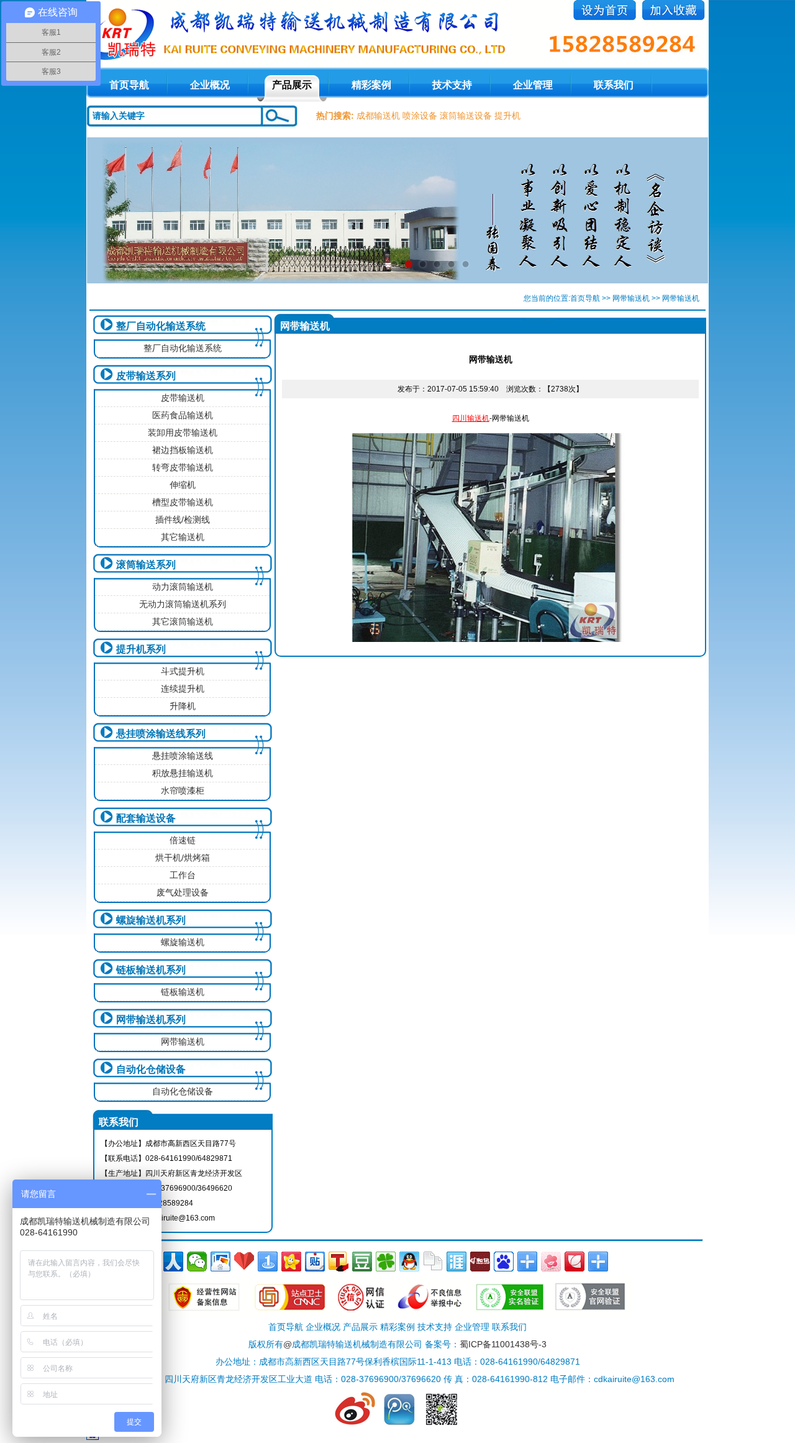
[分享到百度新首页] (504, 1261)
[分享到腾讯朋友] (386, 1261)
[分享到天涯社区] (456, 1261)
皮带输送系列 (146, 375)
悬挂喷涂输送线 (182, 756)
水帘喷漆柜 (182, 790)
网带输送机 (631, 298)
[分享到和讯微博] (480, 1261)
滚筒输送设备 (466, 116)
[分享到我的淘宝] (527, 1261)
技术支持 (452, 85)
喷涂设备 (419, 116)
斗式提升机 (182, 671)
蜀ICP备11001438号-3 (503, 1344)
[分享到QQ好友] (409, 1261)
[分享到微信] (197, 1261)
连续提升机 (182, 689)
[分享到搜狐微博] (338, 1261)
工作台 (183, 875)
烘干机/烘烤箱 (182, 858)
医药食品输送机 (182, 415)
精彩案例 (371, 85)
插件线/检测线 (182, 520)
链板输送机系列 (151, 969)
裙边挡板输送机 (182, 450)
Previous (108, 210)
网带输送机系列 (151, 1019)
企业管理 (533, 85)
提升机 (507, 116)
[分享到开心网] (291, 1261)
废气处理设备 (183, 892)
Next (687, 210)
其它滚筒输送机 (182, 621)
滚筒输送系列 (146, 564)
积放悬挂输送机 (182, 773)
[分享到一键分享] (268, 1261)
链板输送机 (182, 992)
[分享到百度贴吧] (315, 1261)
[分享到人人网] (173, 1261)
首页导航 (585, 298)
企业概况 (210, 85)
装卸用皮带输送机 (182, 432)
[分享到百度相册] (220, 1261)
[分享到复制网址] (433, 1261)
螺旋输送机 (182, 942)
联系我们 (614, 85)
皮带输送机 (182, 398)
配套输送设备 (146, 818)
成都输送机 (378, 116)
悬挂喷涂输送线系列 (161, 733)
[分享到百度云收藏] (244, 1261)
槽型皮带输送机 (182, 502)
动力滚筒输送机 (182, 587)
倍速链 (183, 840)
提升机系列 (141, 649)
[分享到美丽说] (551, 1261)
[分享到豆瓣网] (362, 1261)
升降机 (183, 706)
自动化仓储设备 (151, 1069)
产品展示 (292, 85)
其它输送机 (182, 537)
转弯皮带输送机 (182, 467)
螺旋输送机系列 (151, 920)
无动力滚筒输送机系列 (182, 604)
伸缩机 (183, 485)
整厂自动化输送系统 (161, 326)
